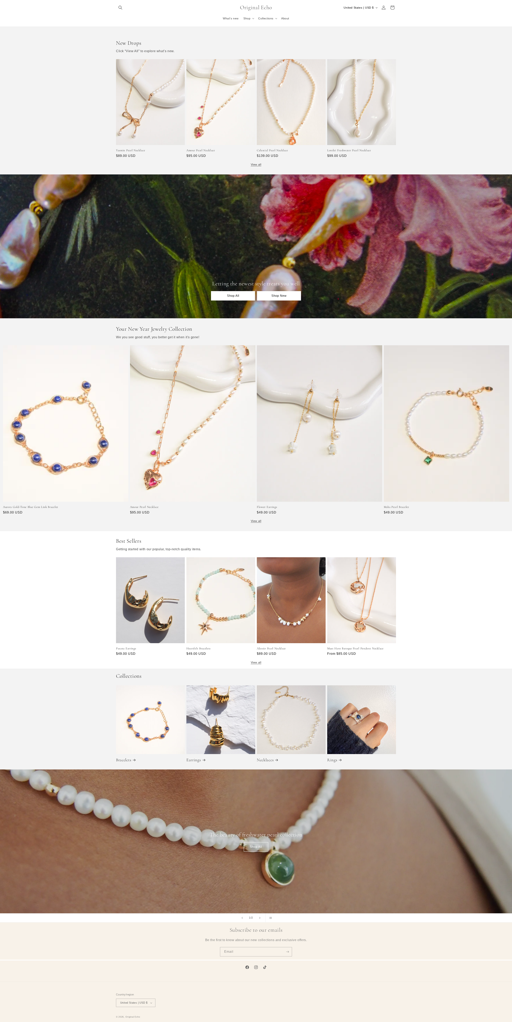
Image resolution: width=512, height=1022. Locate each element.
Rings (332, 759)
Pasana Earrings (126, 648)
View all (256, 164)
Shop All (233, 295)
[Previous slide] (242, 918)
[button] (120, 7)
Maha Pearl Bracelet (396, 507)
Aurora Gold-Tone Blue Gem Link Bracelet (30, 507)
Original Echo (132, 1017)
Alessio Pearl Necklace (271, 648)
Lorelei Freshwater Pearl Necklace (349, 150)
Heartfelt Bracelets (198, 648)
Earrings (193, 759)
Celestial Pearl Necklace (272, 150)
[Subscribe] (287, 951)
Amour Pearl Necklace (200, 150)
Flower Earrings (267, 507)
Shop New (279, 295)
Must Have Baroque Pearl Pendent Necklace (355, 648)
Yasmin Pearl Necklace (130, 150)
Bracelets (123, 759)
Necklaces (265, 759)
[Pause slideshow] (269, 918)
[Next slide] (259, 918)
